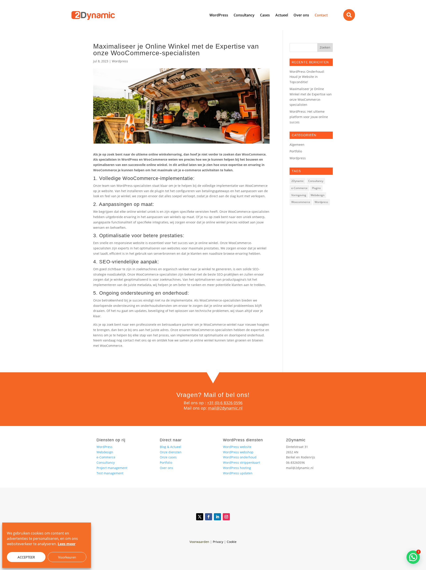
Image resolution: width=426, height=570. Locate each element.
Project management (112, 468)
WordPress (104, 447)
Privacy (218, 542)
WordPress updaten (237, 473)
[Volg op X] (199, 516)
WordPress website (237, 447)
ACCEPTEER (26, 557)
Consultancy (315, 181)
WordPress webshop (238, 452)
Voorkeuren (67, 557)
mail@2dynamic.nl (225, 408)
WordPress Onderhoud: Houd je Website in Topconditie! (307, 76)
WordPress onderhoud (239, 457)
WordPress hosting (237, 468)
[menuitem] (218, 15)
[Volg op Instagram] (226, 516)
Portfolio (296, 151)
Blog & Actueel (170, 447)
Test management (110, 473)
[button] (413, 557)
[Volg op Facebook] (208, 516)
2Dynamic (297, 181)
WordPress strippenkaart (241, 462)
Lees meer (66, 543)
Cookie (232, 542)
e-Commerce (299, 188)
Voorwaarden (199, 542)
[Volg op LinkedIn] (217, 516)
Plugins (316, 188)
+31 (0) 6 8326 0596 (225, 402)
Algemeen (297, 144)
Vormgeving (298, 195)
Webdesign (317, 195)
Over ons (166, 468)
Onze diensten (170, 452)
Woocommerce (300, 202)
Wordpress (120, 61)
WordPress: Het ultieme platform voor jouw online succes (309, 116)
